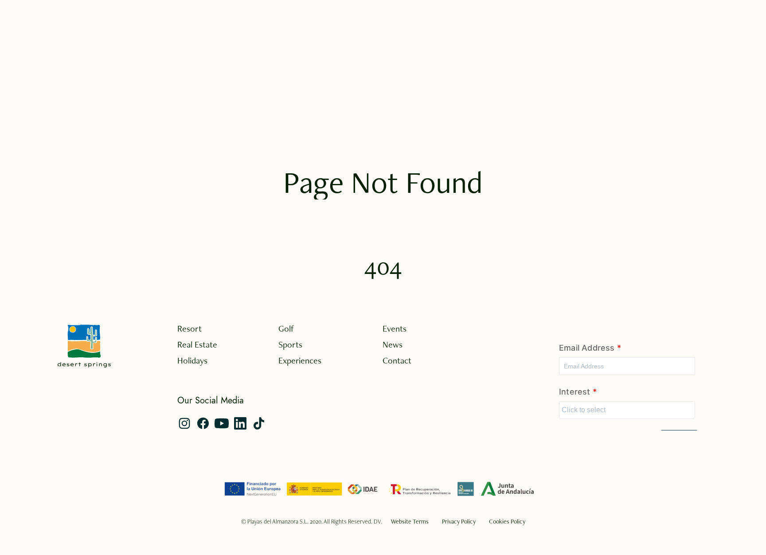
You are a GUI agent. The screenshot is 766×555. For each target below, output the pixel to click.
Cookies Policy (507, 521)
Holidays (192, 360)
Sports (290, 344)
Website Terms (410, 521)
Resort (189, 328)
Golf (286, 328)
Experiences (299, 360)
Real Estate (197, 344)
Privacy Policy (459, 521)
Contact (397, 360)
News (393, 344)
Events (394, 328)
